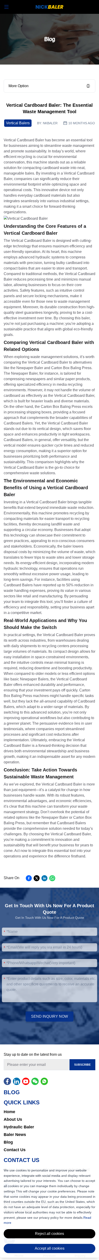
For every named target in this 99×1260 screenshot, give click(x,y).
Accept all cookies (49, 1248)
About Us (13, 1119)
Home (9, 1111)
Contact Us (15, 1149)
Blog (8, 1142)
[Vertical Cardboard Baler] (26, 218)
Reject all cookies (49, 1234)
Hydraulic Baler (19, 1127)
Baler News (15, 1134)
